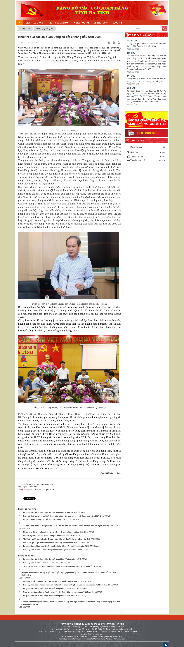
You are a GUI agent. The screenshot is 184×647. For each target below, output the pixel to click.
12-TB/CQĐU (132, 40)
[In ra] (114, 42)
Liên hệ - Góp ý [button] (101, 23)
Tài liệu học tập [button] (80, 23)
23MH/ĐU (131, 52)
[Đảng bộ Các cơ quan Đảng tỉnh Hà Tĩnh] (30, 10)
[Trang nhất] (19, 22)
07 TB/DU (131, 75)
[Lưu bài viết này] (119, 42)
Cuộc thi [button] (117, 23)
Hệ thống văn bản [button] (58, 23)
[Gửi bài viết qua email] (109, 42)
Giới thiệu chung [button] (35, 23)
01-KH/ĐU (131, 88)
